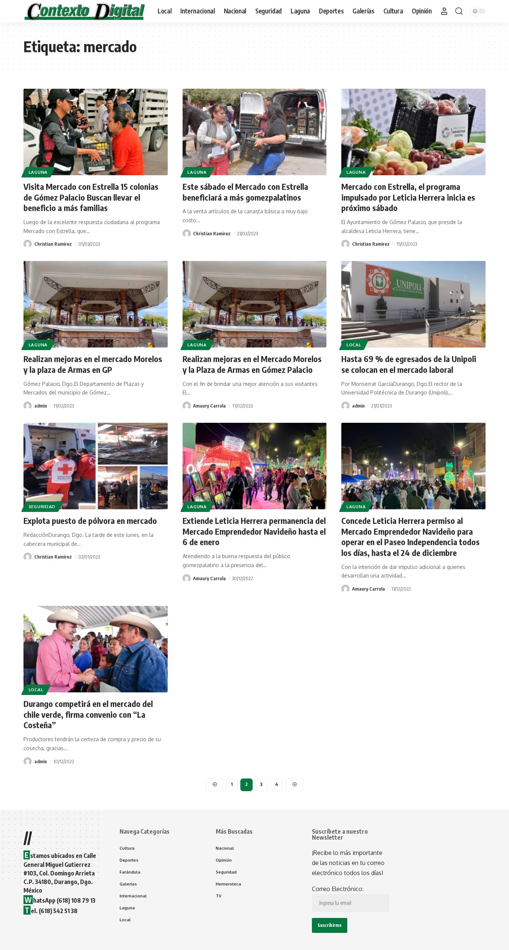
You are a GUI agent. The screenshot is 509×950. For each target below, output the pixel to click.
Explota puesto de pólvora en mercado (90, 520)
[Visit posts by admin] (27, 406)
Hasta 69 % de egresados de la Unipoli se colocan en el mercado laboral (408, 364)
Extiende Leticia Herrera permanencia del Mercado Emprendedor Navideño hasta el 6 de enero (254, 531)
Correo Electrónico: (337, 889)
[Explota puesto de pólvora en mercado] (95, 466)
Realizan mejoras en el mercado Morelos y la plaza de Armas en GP (92, 364)
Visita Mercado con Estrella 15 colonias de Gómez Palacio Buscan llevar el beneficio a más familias (90, 197)
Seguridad (42, 506)
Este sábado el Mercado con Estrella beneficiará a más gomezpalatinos (245, 191)
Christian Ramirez (53, 244)
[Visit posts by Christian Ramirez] (27, 244)
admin (40, 406)
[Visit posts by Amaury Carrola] (187, 406)
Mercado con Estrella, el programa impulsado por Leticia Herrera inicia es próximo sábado (408, 197)
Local (354, 344)
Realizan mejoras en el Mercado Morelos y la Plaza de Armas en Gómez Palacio (252, 364)
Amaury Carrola (209, 406)
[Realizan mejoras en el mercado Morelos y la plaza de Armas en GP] (95, 304)
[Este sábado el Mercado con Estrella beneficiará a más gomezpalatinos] (255, 132)
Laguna (38, 172)
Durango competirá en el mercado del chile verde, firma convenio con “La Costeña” (88, 714)
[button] (444, 11)
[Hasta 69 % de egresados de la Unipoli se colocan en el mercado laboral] (413, 304)
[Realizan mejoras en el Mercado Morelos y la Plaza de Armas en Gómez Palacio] (255, 304)
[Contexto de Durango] (84, 11)
